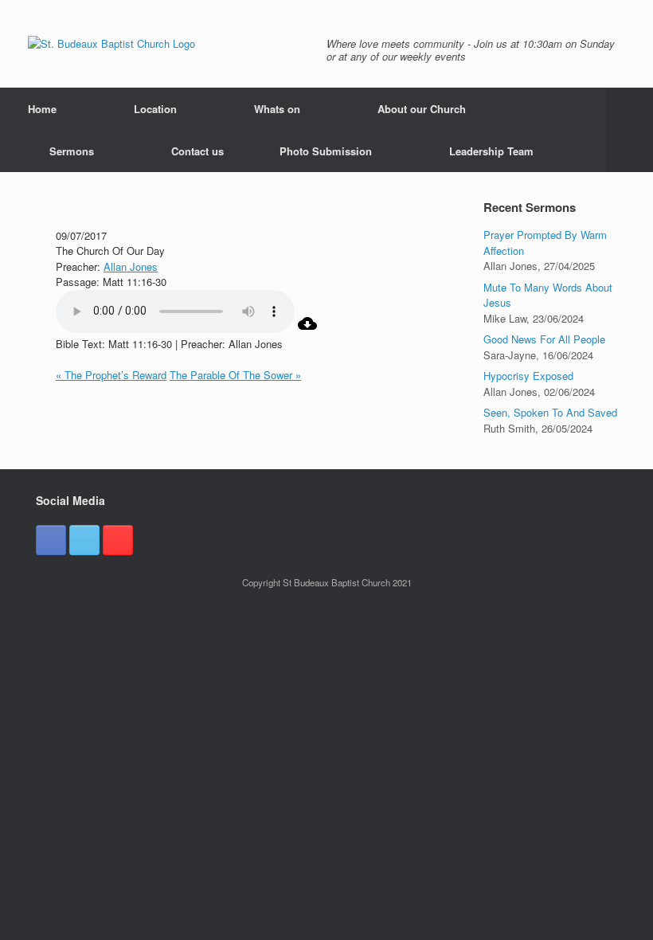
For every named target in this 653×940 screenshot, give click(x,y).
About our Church (421, 108)
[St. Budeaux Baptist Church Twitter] (84, 540)
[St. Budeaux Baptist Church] (111, 44)
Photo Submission (326, 151)
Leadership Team (491, 151)
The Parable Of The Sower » (235, 374)
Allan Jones (131, 266)
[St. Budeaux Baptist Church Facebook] (51, 540)
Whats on (277, 108)
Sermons (71, 151)
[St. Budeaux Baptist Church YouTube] (118, 540)
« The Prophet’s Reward (111, 374)
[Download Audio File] (307, 328)
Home (42, 108)
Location (155, 108)
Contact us (197, 151)
